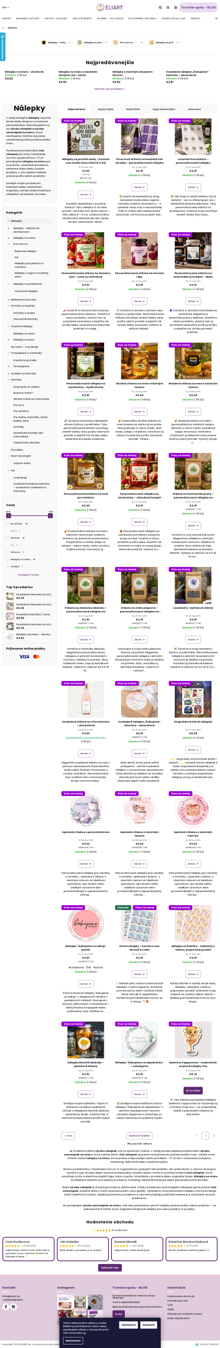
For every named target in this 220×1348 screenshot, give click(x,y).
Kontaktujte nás (177, 1300)
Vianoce (17, 552)
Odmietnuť (128, 1325)
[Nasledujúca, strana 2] (205, 1136)
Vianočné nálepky (26, 291)
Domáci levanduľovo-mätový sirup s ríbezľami (134, 1297)
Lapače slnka (22, 463)
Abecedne (194, 109)
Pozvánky (17, 450)
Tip (14, 545)
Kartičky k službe (24, 313)
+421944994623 (12, 1300)
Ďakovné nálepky (26, 251)
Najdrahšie (133, 109)
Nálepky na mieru (24, 238)
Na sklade (19, 523)
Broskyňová (76, 967)
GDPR (170, 1309)
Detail (84, 194)
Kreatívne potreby (25, 360)
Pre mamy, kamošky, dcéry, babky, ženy (30, 419)
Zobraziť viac (110, 1267)
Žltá (88, 967)
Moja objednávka (178, 1318)
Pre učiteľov (21, 411)
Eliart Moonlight (21, 456)
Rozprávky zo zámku (26, 387)
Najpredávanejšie (164, 109)
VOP (170, 1305)
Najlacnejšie (106, 109)
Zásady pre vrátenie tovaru (184, 1314)
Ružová (98, 967)
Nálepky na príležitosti (27, 284)
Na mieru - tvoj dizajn (24, 347)
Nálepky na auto (23, 339)
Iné (16, 257)
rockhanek (20, 477)
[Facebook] (5, 1306)
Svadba (17, 566)
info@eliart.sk (11, 1296)
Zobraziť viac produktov (109, 89)
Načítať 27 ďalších (139, 1135)
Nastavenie (73, 1340)
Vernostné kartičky (25, 319)
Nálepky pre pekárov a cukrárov (29, 265)
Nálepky (16, 221)
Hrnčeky (18, 427)
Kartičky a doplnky (23, 305)
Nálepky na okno (24, 333)
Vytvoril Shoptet (209, 1344)
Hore (69, 1135)
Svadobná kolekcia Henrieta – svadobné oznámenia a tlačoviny (31, 487)
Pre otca (18, 405)
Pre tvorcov (20, 244)
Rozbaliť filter (28, 575)
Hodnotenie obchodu (110, 1222)
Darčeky (16, 379)
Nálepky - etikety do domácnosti (26, 230)
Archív (118, 1314)
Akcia (16, 530)
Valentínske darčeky (26, 442)
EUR (4, 7)
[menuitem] (7, 18)
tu (84, 1333)
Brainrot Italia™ (23, 393)
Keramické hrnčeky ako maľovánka (28, 434)
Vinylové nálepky (22, 326)
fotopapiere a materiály (26, 353)
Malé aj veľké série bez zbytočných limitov (137, 1307)
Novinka (18, 537)
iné (13, 470)
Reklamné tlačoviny (23, 299)
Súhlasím (149, 1325)
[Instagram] (13, 1306)
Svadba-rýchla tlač (23, 373)
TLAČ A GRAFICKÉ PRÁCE (126, 1302)
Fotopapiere (21, 366)
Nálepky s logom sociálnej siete (31, 274)
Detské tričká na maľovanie (31, 399)
